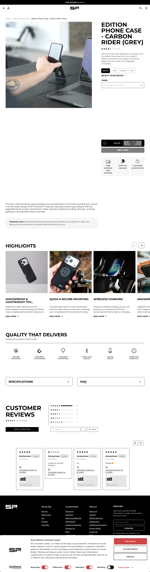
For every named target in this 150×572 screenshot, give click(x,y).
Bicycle (44, 511)
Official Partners (96, 518)
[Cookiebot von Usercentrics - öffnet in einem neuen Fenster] (15, 567)
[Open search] (140, 8)
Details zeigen (124, 567)
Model (104, 80)
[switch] (67, 567)
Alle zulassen (130, 541)
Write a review (22, 429)
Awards (92, 515)
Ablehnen (130, 557)
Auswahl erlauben (130, 549)
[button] (64, 406)
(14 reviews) (116, 49)
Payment (69, 515)
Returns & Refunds (73, 518)
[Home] (74, 8)
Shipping (69, 511)
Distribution (94, 522)
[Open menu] (3, 8)
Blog (67, 532)
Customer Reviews (73, 525)
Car (42, 518)
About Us (93, 511)
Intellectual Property (98, 525)
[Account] (8, 8)
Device (105, 71)
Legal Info (93, 532)
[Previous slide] (134, 245)
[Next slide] (141, 245)
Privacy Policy (95, 528)
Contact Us (70, 528)
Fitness (44, 522)
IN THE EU (75, 2)
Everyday (45, 525)
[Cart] (146, 8)
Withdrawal (70, 522)
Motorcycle (46, 515)
